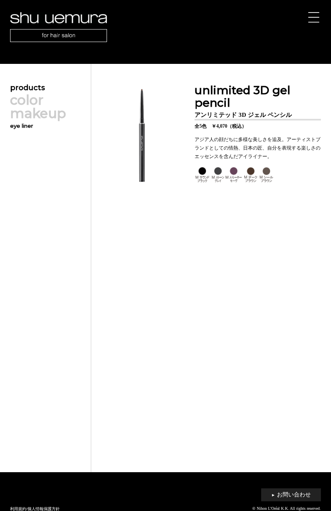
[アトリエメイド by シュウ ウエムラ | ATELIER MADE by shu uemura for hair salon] (165, 27)
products (27, 87)
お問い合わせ (291, 495)
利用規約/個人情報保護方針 (35, 509)
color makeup (38, 106)
